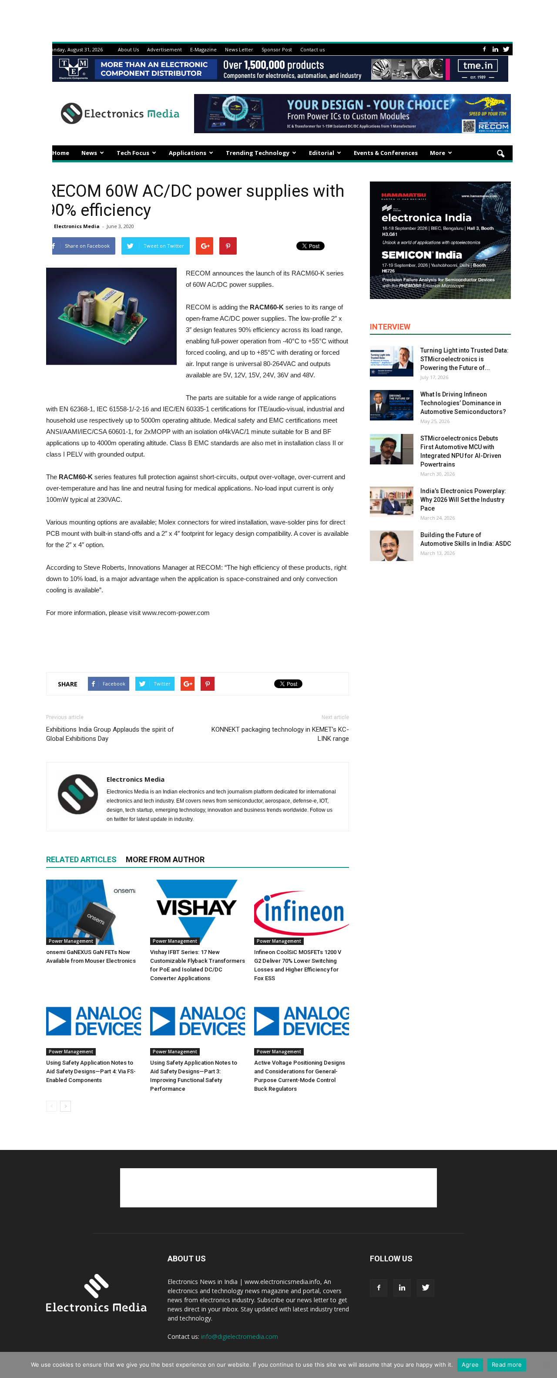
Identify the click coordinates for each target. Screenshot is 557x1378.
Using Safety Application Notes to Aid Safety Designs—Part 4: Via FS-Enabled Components (91, 1071)
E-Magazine (203, 49)
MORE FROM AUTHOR (165, 859)
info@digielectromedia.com (239, 1336)
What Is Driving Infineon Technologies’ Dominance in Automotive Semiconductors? (463, 403)
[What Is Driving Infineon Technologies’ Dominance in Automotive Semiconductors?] (391, 405)
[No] (546, 1365)
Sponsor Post (277, 49)
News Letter (239, 49)
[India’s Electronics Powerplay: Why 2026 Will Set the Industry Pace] (391, 502)
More (437, 153)
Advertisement (164, 49)
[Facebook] (484, 49)
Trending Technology (257, 153)
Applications (187, 153)
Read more (507, 1364)
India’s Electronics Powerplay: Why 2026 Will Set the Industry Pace (463, 499)
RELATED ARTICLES (81, 859)
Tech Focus (133, 153)
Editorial (321, 153)
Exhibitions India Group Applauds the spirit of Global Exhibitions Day (110, 734)
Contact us (312, 49)
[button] (500, 154)
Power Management (71, 941)
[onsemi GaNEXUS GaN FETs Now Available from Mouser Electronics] (93, 912)
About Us (128, 49)
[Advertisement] (197, 643)
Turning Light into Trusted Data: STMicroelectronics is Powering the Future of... (464, 359)
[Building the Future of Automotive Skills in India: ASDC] (391, 546)
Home (60, 153)
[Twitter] (506, 49)
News (89, 153)
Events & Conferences (386, 153)
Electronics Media (77, 226)
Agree (470, 1364)
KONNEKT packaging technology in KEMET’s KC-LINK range (280, 734)
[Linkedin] (495, 49)
